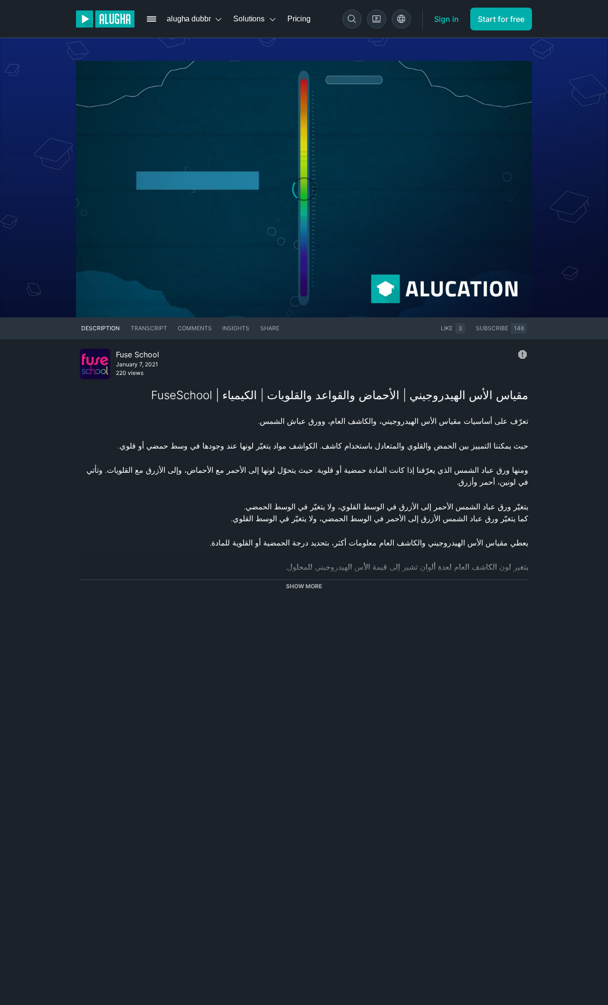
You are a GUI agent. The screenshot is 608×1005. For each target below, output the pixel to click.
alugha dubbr (188, 19)
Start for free (501, 19)
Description (100, 328)
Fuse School (137, 354)
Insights (235, 328)
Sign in (446, 19)
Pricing (299, 19)
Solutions (249, 19)
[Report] (522, 354)
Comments (195, 328)
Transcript (149, 328)
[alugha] (105, 19)
